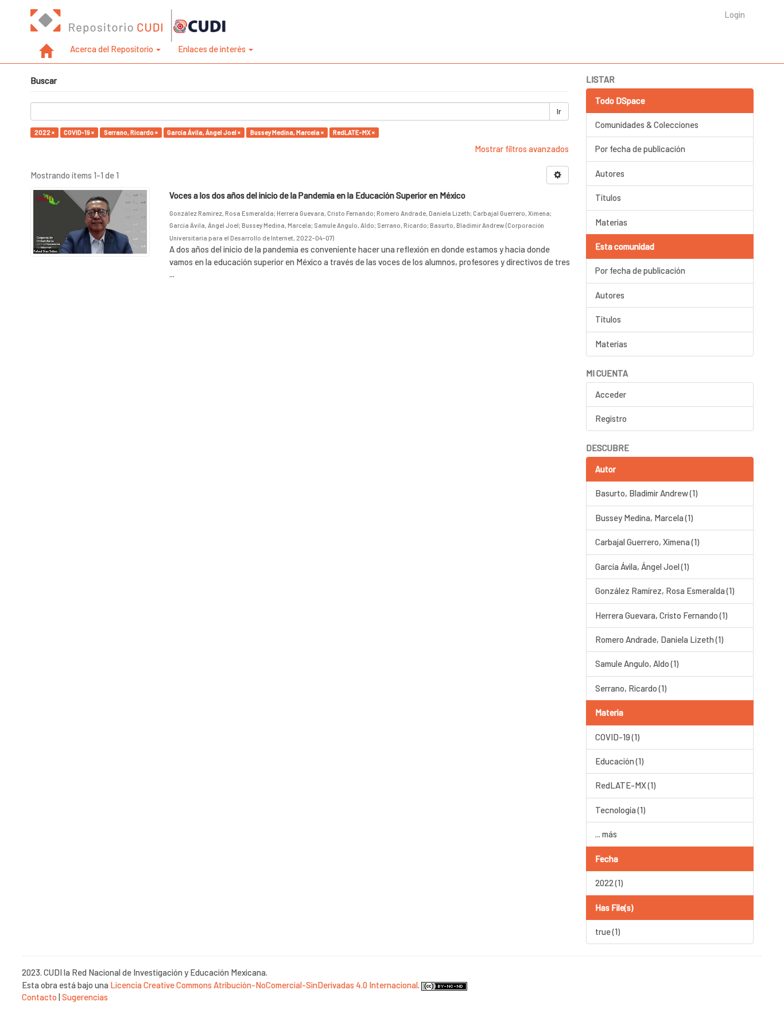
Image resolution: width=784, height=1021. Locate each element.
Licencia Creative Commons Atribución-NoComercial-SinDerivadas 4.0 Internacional (264, 985)
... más (606, 834)
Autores (609, 173)
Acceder (610, 394)
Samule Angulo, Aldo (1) (636, 663)
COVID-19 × (79, 132)
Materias (611, 222)
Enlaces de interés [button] (212, 49)
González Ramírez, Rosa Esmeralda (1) (664, 590)
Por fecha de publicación (640, 148)
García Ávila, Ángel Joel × (203, 132)
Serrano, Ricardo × (131, 132)
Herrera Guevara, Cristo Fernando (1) (661, 615)
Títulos (608, 197)
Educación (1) (619, 761)
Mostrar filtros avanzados (522, 148)
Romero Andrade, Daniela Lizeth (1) (659, 639)
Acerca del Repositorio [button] (112, 49)
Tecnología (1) (620, 810)
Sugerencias (85, 997)
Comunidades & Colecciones (646, 124)
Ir (559, 111)
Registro (611, 418)
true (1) (607, 931)
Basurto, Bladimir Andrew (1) (646, 493)
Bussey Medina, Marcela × (287, 132)
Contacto (39, 997)
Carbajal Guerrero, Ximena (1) (647, 542)
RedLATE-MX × (354, 132)
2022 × (44, 132)
